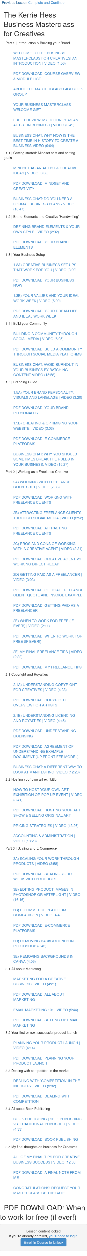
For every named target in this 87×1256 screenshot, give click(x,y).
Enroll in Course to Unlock (43, 1242)
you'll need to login (63, 1235)
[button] (14, 2)
